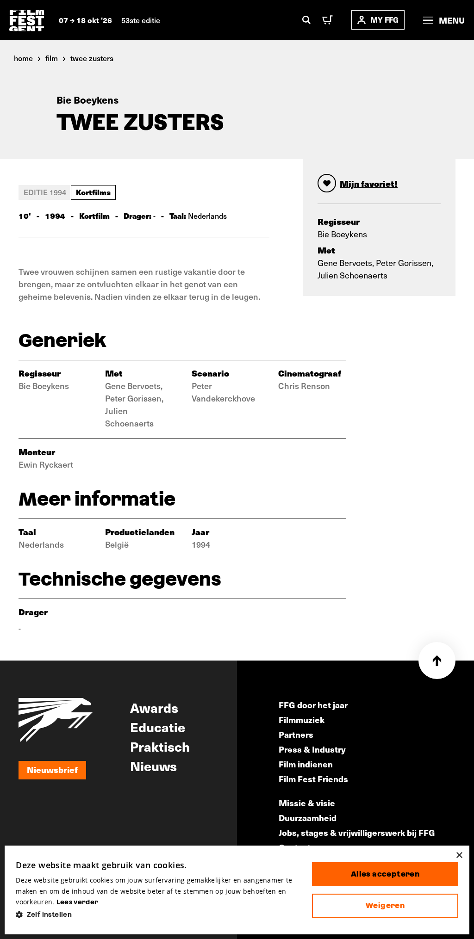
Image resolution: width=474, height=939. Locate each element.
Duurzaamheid (308, 817)
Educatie (157, 726)
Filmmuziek (301, 719)
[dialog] (237, 890)
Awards (154, 707)
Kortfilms (93, 192)
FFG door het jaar (313, 704)
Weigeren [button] (385, 905)
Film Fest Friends (313, 779)
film (51, 58)
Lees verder (77, 902)
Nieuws (153, 765)
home (23, 58)
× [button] (458, 855)
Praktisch (160, 746)
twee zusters (91, 58)
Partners (296, 734)
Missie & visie (307, 803)
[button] (156, 915)
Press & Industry (312, 749)
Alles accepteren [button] (385, 874)
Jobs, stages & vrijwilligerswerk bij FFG (357, 832)
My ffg (384, 19)
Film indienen (306, 764)
